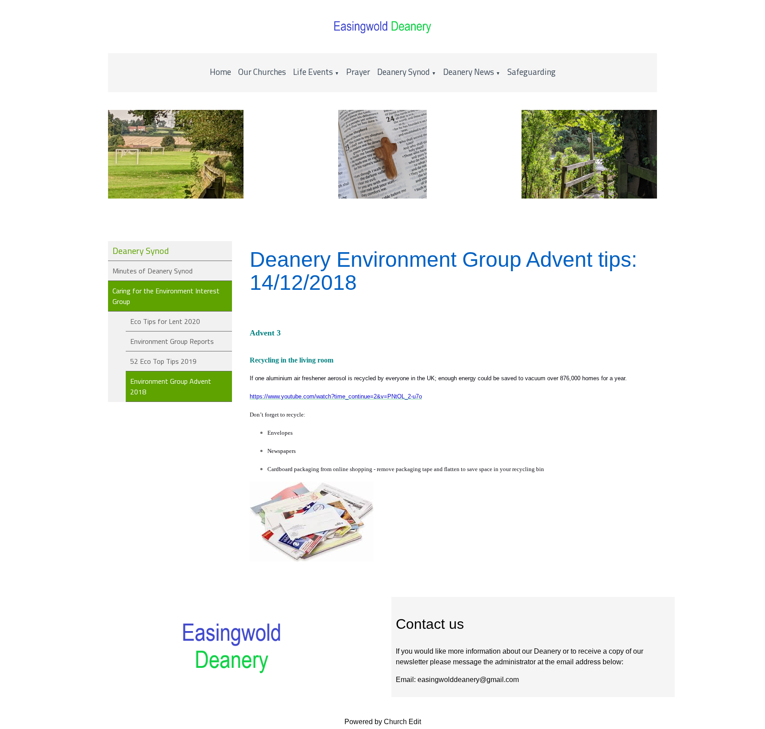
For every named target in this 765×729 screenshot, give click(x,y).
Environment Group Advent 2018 (170, 386)
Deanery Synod (403, 71)
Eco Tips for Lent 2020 (165, 321)
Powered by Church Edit (382, 721)
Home (220, 71)
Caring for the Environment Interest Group (166, 296)
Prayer (358, 71)
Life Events (314, 71)
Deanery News (468, 71)
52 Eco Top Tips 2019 (163, 361)
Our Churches (262, 71)
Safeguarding (531, 71)
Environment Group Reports (172, 341)
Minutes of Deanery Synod (152, 270)
